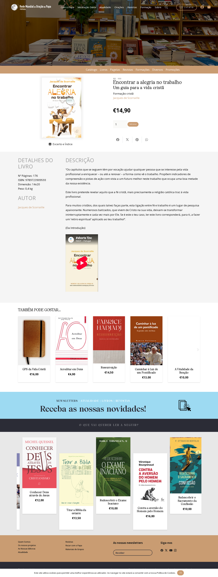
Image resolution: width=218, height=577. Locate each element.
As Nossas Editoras (26, 548)
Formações (143, 69)
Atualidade (23, 552)
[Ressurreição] (109, 339)
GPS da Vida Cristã (34, 369)
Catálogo (91, 69)
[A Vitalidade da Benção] (184, 340)
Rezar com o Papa (74, 545)
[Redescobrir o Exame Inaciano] (87, 466)
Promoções (173, 69)
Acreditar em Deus (71, 369)
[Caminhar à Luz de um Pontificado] (146, 340)
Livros (103, 69)
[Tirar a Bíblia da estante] (50, 479)
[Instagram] (175, 550)
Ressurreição (109, 367)
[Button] (202, 7)
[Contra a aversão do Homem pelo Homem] (124, 478)
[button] (166, 7)
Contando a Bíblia (198, 508)
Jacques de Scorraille (126, 98)
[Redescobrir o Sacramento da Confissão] (161, 465)
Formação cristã (123, 93)
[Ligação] (93, 405)
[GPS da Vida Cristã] (34, 340)
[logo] (31, 7)
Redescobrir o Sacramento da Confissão (161, 501)
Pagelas (115, 69)
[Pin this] (137, 140)
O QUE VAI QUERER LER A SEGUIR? (109, 425)
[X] (166, 550)
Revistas (128, 69)
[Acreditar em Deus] (72, 340)
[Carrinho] (209, 7)
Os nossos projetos (27, 545)
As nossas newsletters (128, 543)
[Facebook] (162, 550)
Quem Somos (24, 541)
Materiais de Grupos (75, 549)
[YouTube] (170, 550)
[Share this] (118, 140)
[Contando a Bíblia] (198, 478)
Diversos (157, 69)
